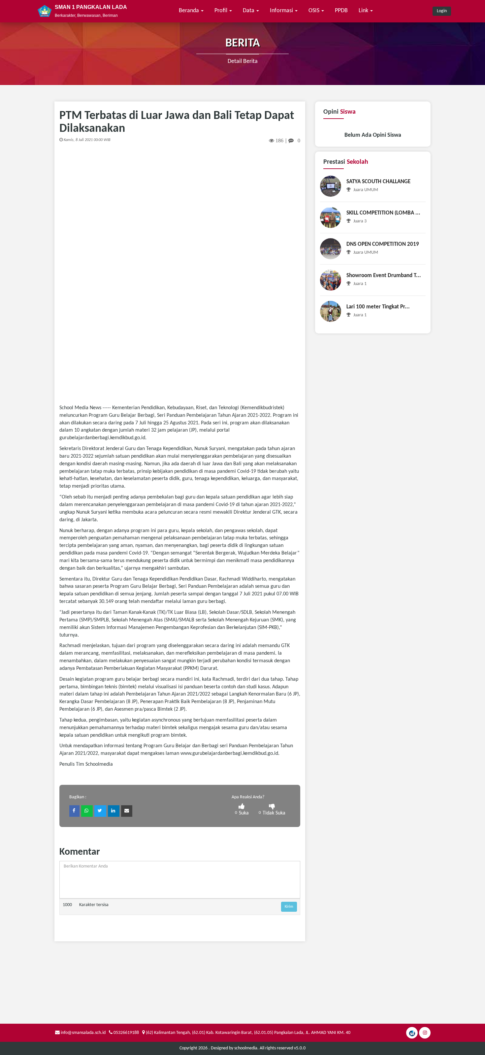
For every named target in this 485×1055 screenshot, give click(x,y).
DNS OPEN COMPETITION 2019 (382, 244)
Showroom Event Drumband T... (383, 275)
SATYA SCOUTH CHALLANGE (378, 182)
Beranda (189, 11)
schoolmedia (245, 1048)
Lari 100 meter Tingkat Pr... (378, 307)
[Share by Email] (126, 811)
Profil (221, 11)
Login (442, 11)
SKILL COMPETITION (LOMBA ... (383, 213)
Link (364, 11)
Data (249, 11)
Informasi (282, 11)
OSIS (314, 11)
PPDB (341, 11)
